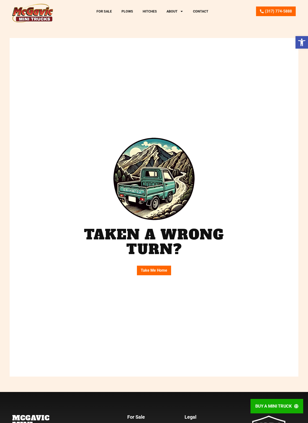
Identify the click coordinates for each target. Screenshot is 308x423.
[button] (301, 42)
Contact (200, 11)
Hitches (150, 11)
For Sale (104, 11)
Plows (127, 11)
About (172, 11)
